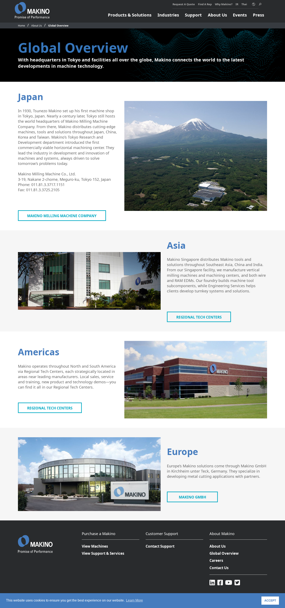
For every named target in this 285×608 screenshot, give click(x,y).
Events (240, 15)
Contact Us (219, 567)
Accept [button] (270, 600)
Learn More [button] (134, 600)
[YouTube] (228, 582)
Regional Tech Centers (199, 317)
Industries (168, 15)
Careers (216, 560)
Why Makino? (223, 4)
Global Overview (58, 25)
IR (237, 4)
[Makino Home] (32, 8)
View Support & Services (103, 553)
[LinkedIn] (212, 582)
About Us (217, 15)
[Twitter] (237, 582)
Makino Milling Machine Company (62, 215)
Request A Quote (184, 4)
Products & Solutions (129, 15)
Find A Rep (205, 4)
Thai (244, 4)
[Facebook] (220, 582)
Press (258, 15)
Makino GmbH (192, 497)
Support (193, 15)
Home (21, 25)
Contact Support (160, 546)
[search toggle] (260, 4)
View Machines (95, 546)
